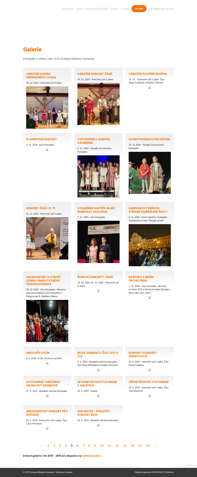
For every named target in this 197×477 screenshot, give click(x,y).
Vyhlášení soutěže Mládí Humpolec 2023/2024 (98, 233)
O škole (125, 9)
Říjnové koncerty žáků (98, 284)
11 (109, 446)
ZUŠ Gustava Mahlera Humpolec (40, 472)
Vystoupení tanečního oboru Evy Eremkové (47, 389)
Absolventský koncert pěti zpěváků (47, 418)
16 (148, 446)
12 (117, 446)
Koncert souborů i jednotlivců (150, 360)
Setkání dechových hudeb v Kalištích (98, 389)
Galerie (139, 9)
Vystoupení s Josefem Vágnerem (98, 166)
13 (125, 446)
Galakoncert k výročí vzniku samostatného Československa (47, 307)
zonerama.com (91, 456)
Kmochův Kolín (47, 360)
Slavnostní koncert (47, 146)
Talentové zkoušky (96, 9)
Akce (79, 9)
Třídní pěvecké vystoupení (150, 389)
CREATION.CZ (157, 472)
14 (132, 446)
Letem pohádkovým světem (150, 164)
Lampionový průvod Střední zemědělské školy (150, 235)
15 (140, 446)
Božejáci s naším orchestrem (150, 285)
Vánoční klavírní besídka (150, 81)
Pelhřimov (169, 472)
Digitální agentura (142, 472)
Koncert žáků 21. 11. (47, 231)
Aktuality (68, 9)
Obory (115, 9)
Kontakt (153, 9)
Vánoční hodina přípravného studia (47, 99)
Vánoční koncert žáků (98, 97)
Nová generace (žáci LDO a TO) (98, 360)
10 (102, 446)
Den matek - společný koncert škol (98, 418)
